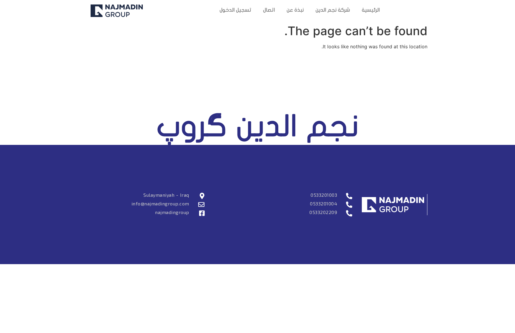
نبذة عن (295, 10)
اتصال (269, 10)
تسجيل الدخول (235, 10)
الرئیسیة (371, 10)
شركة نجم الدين (333, 10)
